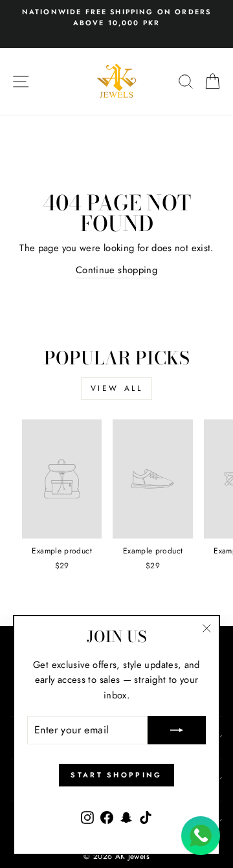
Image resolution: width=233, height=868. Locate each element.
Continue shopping (116, 270)
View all (117, 388)
